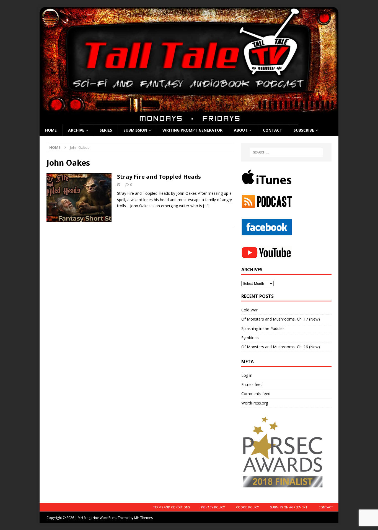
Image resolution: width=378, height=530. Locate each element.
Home (51, 130)
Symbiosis (250, 337)
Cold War (249, 310)
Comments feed (255, 393)
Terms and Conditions (171, 507)
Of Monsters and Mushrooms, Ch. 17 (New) (280, 319)
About (241, 130)
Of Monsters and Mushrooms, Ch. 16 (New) (280, 346)
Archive (76, 130)
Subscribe (304, 130)
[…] (206, 205)
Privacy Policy (213, 507)
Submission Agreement (288, 507)
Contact (272, 130)
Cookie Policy (247, 507)
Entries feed (252, 384)
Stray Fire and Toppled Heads (159, 176)
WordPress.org (254, 403)
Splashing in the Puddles (262, 328)
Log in (246, 375)
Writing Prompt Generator (192, 130)
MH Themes (143, 517)
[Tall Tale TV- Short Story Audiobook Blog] (189, 121)
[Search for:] (286, 152)
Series (106, 130)
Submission (135, 130)
